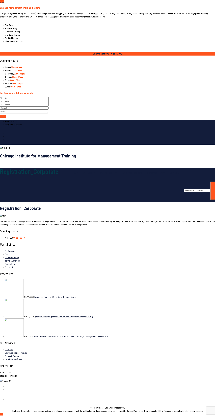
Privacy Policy (10, 264)
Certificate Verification (14, 359)
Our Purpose (89, 172)
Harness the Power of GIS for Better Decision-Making (55, 297)
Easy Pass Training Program (16, 353)
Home (75, 172)
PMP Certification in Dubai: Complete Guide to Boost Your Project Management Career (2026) (71, 336)
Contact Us (175, 172)
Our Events (9, 349)
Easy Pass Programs (132, 172)
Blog (6, 254)
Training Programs (108, 172)
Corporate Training (156, 172)
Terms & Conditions (12, 261)
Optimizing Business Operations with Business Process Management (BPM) (63, 317)
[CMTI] (107, 148)
